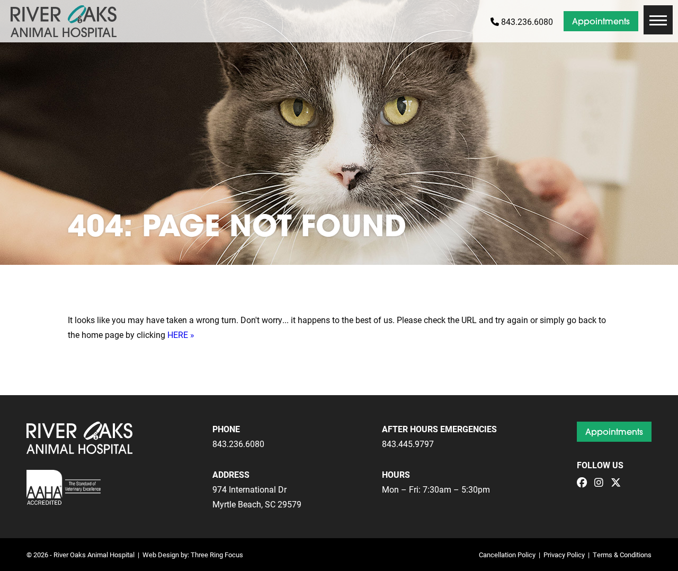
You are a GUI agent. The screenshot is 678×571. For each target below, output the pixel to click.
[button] (658, 19)
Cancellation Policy (507, 554)
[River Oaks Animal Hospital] (64, 21)
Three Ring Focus (217, 554)
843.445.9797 (408, 443)
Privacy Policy (564, 554)
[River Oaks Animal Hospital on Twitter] (618, 482)
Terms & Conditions (622, 554)
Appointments (601, 21)
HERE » (180, 334)
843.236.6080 (526, 21)
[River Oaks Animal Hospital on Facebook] (584, 482)
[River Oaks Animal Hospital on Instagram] (601, 482)
